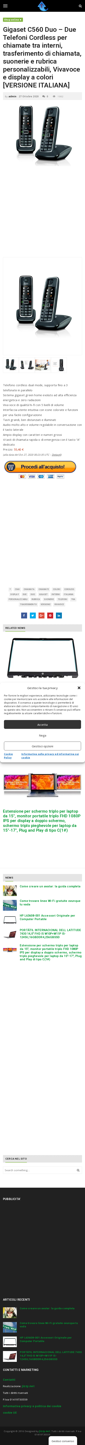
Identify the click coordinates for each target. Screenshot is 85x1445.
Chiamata (29, 589)
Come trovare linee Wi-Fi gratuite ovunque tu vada (50, 902)
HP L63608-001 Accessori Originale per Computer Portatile (47, 917)
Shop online (11, 19)
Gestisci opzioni (42, 746)
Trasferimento (28, 604)
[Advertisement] (42, 213)
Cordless (69, 589)
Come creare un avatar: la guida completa (50, 886)
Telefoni (62, 599)
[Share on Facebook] (24, 615)
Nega (42, 735)
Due (25, 594)
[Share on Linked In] (59, 615)
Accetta (42, 724)
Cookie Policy (8, 755)
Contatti (9, 1379)
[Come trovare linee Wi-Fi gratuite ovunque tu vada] (10, 905)
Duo (33, 594)
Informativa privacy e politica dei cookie (32, 1406)
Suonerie (49, 599)
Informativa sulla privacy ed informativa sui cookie (50, 755)
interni (56, 594)
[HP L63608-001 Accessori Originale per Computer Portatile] (42, 658)
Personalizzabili (18, 599)
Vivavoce (59, 604)
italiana (69, 594)
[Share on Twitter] (33, 615)
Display (14, 594)
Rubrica (36, 599)
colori (56, 589)
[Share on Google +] (41, 615)
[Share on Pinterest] (50, 615)
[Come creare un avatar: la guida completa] (10, 890)
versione (45, 604)
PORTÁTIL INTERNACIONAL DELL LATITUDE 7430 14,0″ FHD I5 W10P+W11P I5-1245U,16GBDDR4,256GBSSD (50, 933)
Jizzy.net (28, 1386)
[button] (79, 688)
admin (12, 96)
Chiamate (44, 589)
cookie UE (10, 1412)
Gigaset (43, 594)
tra (73, 599)
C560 (17, 589)
